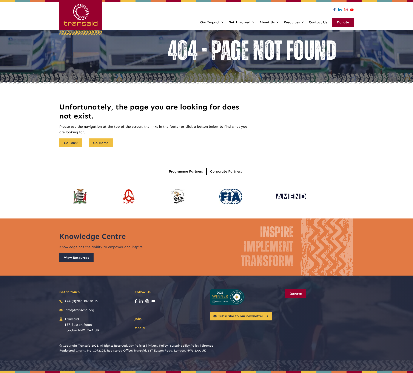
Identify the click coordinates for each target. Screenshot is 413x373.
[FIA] (230, 196)
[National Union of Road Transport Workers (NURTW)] (128, 196)
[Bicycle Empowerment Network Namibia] (177, 196)
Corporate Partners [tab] (226, 171)
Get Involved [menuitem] (239, 22)
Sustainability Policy (184, 345)
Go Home (100, 143)
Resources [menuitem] (292, 22)
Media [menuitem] (140, 328)
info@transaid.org (79, 310)
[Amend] (291, 196)
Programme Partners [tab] (186, 171)
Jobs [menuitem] (138, 319)
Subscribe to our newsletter (241, 316)
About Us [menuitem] (267, 22)
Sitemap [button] (208, 345)
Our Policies (137, 345)
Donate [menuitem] (343, 22)
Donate (296, 294)
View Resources (76, 258)
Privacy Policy (158, 345)
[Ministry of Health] (80, 196)
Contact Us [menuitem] (318, 22)
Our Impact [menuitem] (210, 22)
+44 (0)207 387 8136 (81, 301)
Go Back (71, 143)
